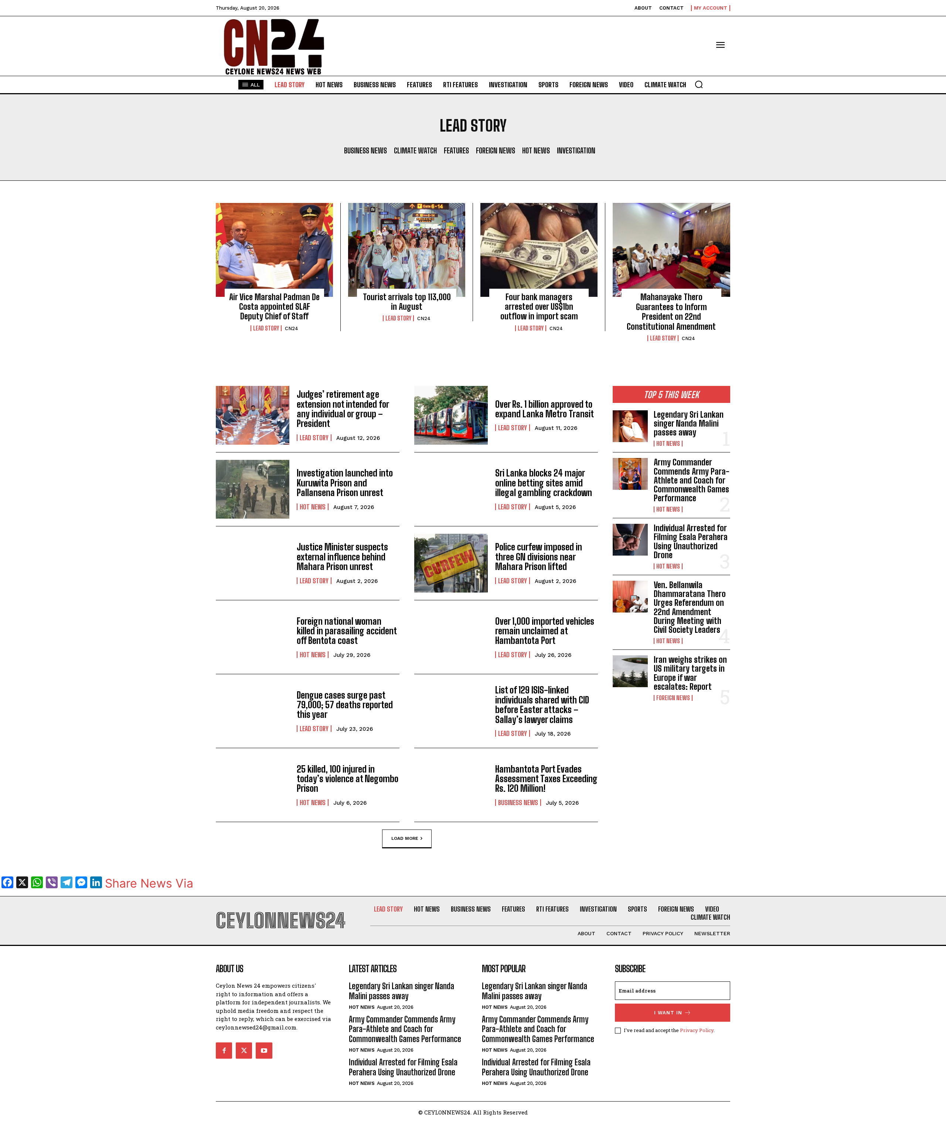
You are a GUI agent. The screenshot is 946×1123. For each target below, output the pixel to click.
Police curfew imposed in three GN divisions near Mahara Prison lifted (538, 557)
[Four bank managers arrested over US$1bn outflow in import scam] (539, 250)
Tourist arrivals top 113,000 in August (407, 302)
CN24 (291, 328)
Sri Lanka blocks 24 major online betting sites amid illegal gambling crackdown (543, 483)
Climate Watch (415, 150)
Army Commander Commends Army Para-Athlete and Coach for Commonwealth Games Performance (691, 480)
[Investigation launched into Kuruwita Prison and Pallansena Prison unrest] (252, 489)
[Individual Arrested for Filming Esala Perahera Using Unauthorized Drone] (630, 540)
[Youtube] (264, 1050)
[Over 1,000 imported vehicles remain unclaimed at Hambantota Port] (451, 637)
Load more (404, 838)
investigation (576, 150)
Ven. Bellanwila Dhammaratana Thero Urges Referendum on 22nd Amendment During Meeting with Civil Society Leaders (690, 607)
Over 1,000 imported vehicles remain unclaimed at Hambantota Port (544, 631)
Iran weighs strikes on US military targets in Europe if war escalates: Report (690, 673)
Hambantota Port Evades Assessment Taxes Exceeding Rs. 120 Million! (546, 779)
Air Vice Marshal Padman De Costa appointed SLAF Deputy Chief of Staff (274, 307)
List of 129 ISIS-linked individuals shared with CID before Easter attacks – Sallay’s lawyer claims (542, 705)
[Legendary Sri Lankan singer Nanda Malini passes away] (630, 426)
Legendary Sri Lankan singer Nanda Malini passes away (689, 423)
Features (456, 150)
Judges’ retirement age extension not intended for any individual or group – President (343, 409)
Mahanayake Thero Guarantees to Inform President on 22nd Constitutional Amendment (671, 311)
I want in (668, 1012)
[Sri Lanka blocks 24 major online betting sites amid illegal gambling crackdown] (451, 489)
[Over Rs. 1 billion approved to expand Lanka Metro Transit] (451, 415)
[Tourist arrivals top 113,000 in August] (406, 250)
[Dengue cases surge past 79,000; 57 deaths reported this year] (252, 711)
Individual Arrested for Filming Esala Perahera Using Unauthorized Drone (691, 541)
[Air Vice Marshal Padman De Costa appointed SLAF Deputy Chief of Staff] (274, 250)
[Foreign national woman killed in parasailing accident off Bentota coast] (252, 637)
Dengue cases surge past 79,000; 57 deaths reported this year (345, 705)
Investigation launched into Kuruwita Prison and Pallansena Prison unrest (345, 483)
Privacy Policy (697, 1030)
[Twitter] (244, 1050)
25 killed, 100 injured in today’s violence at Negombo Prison (347, 779)
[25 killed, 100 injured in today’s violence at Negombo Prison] (252, 785)
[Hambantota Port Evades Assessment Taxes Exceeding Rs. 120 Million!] (451, 785)
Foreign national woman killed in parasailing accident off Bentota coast (347, 631)
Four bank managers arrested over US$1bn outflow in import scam (539, 307)
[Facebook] (224, 1050)
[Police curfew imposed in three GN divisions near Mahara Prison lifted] (451, 563)
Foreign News (495, 150)
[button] (699, 84)
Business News (365, 150)
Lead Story (266, 328)
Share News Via (149, 883)
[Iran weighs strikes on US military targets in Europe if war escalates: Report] (630, 671)
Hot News (536, 150)
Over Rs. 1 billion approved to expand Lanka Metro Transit (544, 409)
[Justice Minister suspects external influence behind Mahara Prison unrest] (252, 563)
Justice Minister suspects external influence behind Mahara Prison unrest (342, 557)
